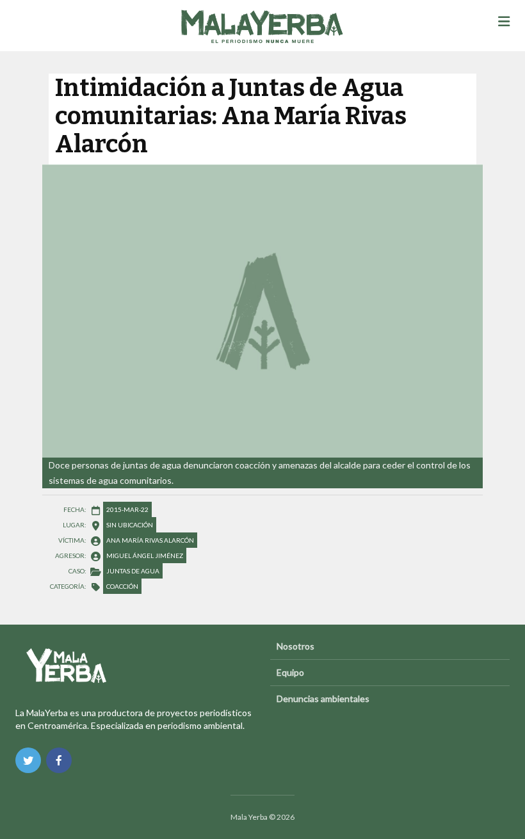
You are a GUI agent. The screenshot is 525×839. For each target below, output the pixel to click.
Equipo (290, 672)
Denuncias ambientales (323, 698)
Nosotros (295, 646)
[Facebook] (59, 760)
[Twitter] (28, 760)
